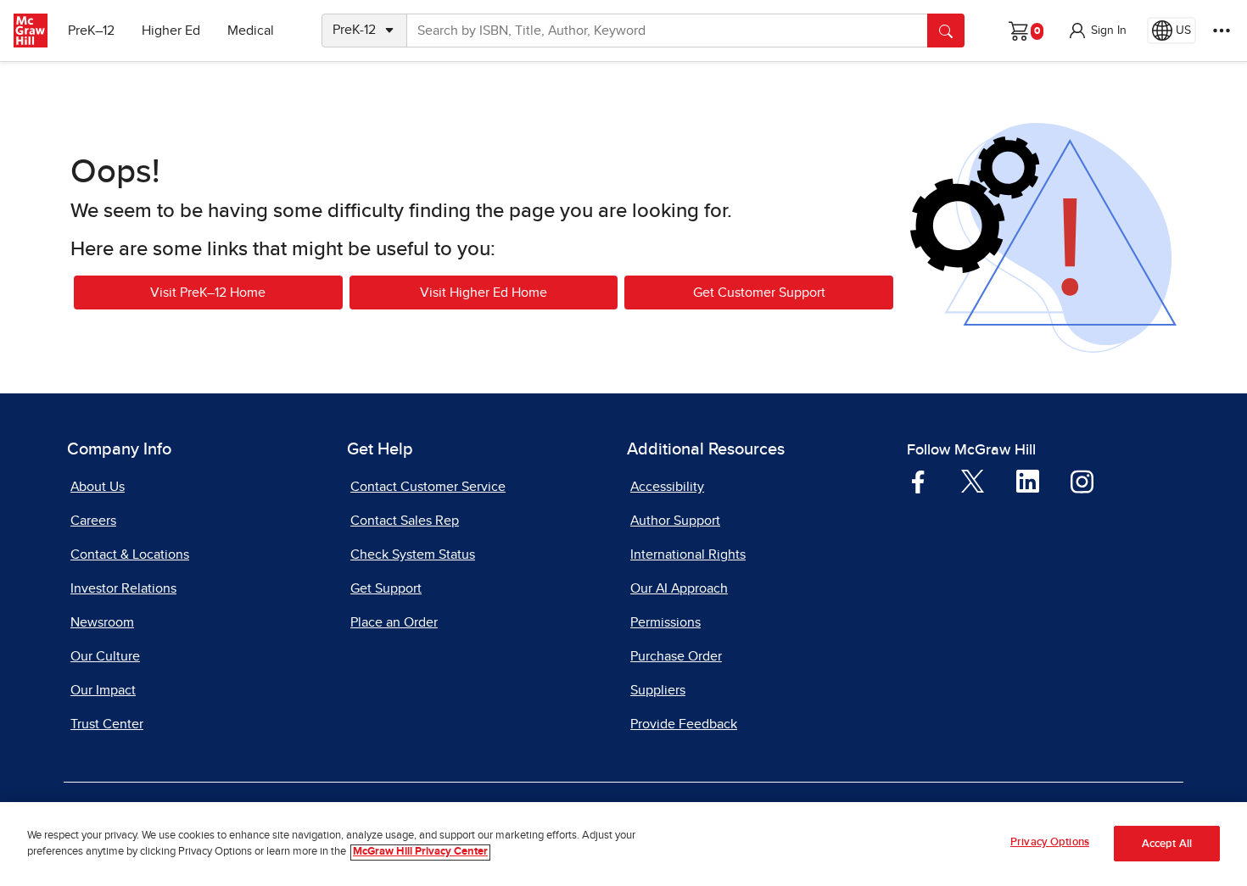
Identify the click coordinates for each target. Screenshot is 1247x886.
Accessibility (667, 486)
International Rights (688, 554)
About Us (97, 486)
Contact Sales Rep (404, 520)
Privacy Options (1049, 842)
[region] (623, 844)
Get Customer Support (759, 292)
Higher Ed (171, 30)
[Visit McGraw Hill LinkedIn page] (1027, 481)
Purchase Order (676, 656)
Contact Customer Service (428, 486)
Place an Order (394, 622)
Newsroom (102, 622)
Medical (250, 30)
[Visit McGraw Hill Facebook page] (918, 481)
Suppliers (657, 690)
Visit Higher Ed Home (483, 292)
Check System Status (412, 554)
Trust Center (106, 724)
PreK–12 (91, 30)
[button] (1096, 30)
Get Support (386, 588)
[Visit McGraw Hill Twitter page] (972, 480)
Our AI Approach (679, 588)
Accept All (1167, 844)
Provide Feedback (683, 724)
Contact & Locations (129, 554)
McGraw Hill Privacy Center (420, 852)
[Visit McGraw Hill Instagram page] (1082, 481)
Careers (93, 520)
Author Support (675, 520)
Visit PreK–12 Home (208, 292)
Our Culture (105, 656)
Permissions (665, 622)
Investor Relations (123, 588)
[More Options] (1221, 30)
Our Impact (103, 690)
